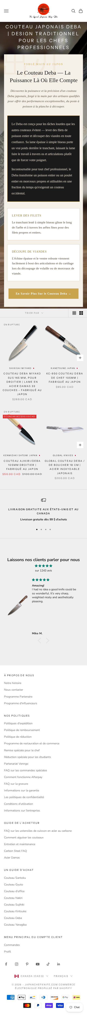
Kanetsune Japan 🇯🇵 (65, 368)
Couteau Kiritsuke (15, 911)
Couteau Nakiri (13, 898)
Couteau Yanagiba (15, 925)
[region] (43, 510)
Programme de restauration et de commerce (31, 743)
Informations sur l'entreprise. (22, 810)
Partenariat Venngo (16, 764)
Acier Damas (12, 858)
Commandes (12, 945)
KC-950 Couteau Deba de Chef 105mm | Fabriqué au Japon (64, 377)
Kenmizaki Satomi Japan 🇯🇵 (22, 455)
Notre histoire (12, 683)
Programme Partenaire (18, 697)
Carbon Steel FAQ (15, 851)
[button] (40, 640)
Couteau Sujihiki (14, 905)
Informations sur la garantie (21, 790)
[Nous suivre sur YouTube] (38, 964)
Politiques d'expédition (18, 723)
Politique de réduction (18, 737)
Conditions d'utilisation (18, 804)
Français (61, 976)
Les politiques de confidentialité (24, 797)
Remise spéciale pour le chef (22, 750)
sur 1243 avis (43, 570)
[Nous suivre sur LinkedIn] (59, 964)
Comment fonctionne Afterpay (23, 777)
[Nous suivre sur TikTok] (48, 964)
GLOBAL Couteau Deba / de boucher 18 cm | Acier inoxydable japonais (65, 467)
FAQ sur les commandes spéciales (25, 770)
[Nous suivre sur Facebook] (6, 964)
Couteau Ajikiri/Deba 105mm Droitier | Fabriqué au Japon (22, 465)
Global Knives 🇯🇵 (65, 455)
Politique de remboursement (22, 730)
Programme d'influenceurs (20, 703)
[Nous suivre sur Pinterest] (27, 964)
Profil (7, 952)
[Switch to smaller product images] (81, 313)
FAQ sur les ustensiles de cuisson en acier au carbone (38, 831)
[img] (43, 565)
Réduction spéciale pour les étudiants (27, 757)
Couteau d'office (14, 891)
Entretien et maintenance (19, 844)
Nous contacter (13, 690)
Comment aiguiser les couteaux (24, 837)
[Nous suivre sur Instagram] (17, 964)
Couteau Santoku (15, 878)
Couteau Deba (13, 918)
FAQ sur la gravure (16, 784)
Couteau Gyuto (13, 884)
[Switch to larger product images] (74, 313)
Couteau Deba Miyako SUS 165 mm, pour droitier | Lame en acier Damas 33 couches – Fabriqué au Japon (22, 384)
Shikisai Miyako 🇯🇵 (22, 368)
